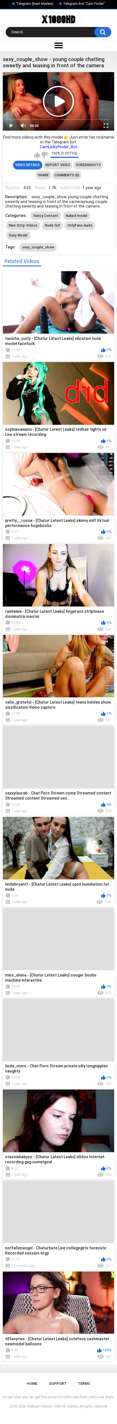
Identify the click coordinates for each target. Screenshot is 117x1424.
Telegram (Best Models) (34, 4)
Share (43, 175)
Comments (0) (67, 175)
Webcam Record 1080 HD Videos (52, 1406)
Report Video (57, 165)
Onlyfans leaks (80, 225)
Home (32, 1383)
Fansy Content (46, 216)
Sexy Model (18, 235)
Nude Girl (52, 225)
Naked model (76, 216)
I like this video (37, 155)
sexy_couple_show (38, 247)
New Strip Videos (23, 225)
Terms (84, 1383)
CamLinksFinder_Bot (59, 147)
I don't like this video (44, 155)
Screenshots (88, 165)
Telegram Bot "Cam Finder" (84, 4)
